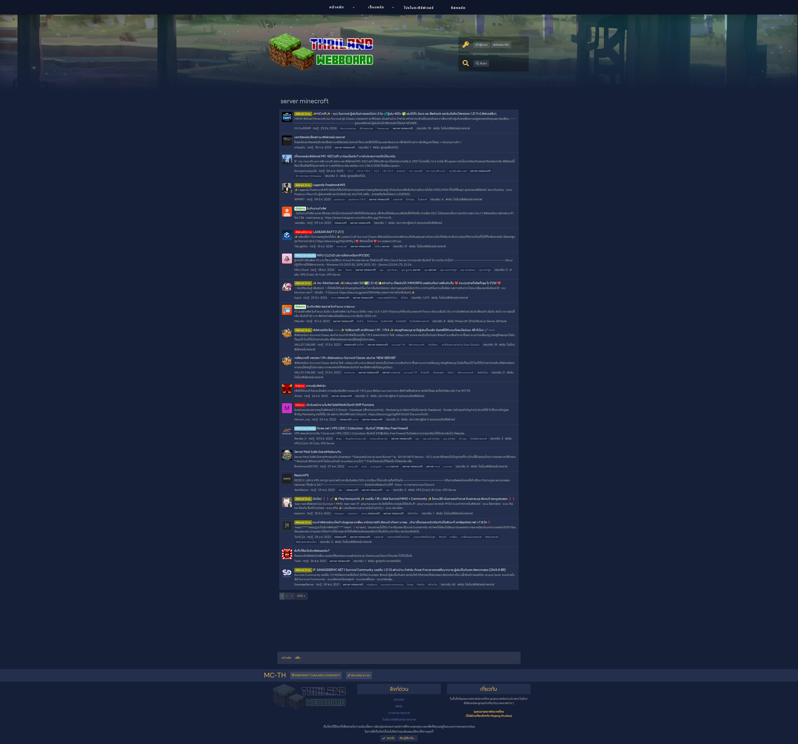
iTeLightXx (301, 246)
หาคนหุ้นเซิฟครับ (310, 385)
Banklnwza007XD (306, 466)
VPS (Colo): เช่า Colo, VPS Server (320, 274)
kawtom (299, 513)
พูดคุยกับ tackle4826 (388, 561)
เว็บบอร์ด (376, 7)
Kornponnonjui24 (305, 171)
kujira (297, 298)
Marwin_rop (302, 419)
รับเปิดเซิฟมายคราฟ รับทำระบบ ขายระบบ (325, 306)
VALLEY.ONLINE (304, 344)
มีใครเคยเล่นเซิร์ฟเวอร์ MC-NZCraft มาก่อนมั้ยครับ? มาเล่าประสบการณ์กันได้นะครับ (345, 156)
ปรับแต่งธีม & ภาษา (360, 675)
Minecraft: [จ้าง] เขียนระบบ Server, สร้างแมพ (480, 321)
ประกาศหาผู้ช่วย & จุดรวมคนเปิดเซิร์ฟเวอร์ (419, 223)
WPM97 (299, 199)
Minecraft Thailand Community (317, 675)
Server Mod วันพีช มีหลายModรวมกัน (317, 452)
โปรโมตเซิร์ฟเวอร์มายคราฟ (455, 128)
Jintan (298, 396)
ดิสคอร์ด (458, 7)
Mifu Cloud (301, 270)
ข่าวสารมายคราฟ (399, 712)
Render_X (300, 438)
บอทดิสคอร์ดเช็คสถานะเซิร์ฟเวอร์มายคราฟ (319, 137)
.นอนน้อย (299, 223)
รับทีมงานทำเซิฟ (310, 208)
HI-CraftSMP (302, 128)
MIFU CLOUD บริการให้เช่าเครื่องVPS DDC (332, 255)
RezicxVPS (301, 475)
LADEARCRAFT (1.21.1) (319, 232)
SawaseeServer (304, 584)
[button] (353, 7)
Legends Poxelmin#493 (320, 185)
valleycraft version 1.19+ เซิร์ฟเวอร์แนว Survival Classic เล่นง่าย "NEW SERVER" (345, 358)
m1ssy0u (299, 147)
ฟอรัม (399, 706)
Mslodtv (299, 321)
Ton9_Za (299, 537)
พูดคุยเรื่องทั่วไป (389, 147)
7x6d (297, 561)
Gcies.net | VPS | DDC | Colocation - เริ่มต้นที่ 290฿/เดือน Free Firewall (351, 428)
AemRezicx (301, 490)
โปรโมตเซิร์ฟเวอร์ (419, 7)
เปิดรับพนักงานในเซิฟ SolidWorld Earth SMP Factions (334, 405)
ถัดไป (300, 596)
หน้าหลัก (336, 7)
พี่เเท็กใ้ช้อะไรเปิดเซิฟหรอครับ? (312, 550)
